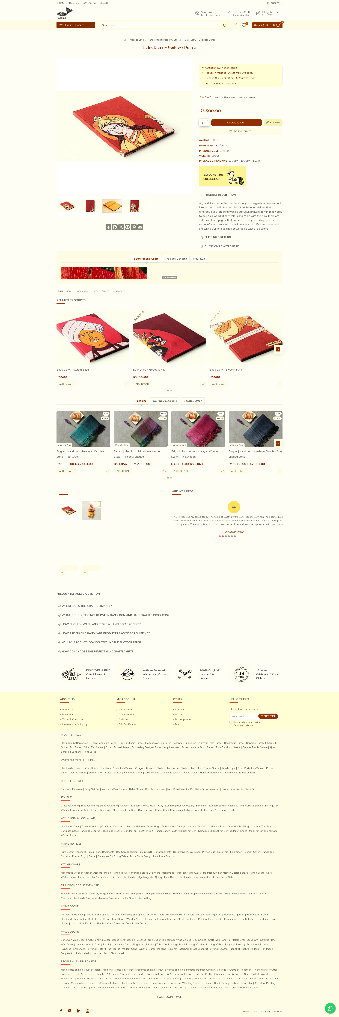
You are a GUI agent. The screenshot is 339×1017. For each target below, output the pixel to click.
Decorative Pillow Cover (186, 852)
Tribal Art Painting (166, 944)
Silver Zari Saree (93, 747)
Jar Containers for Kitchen (106, 877)
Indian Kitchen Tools (115, 872)
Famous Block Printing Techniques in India (228, 983)
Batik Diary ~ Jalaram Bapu (72, 369)
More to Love (137, 40)
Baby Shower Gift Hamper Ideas (147, 789)
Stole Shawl (95, 772)
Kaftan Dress (90, 768)
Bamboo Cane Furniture (110, 923)
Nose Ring (118, 810)
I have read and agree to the (246, 724)
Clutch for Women (111, 826)
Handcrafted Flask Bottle (75, 893)
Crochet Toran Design (149, 940)
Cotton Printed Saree (117, 747)
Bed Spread (122, 852)
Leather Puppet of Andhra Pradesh (239, 949)
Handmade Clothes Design (240, 772)
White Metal (149, 805)
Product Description (220, 195)
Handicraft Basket (183, 893)
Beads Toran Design (123, 940)
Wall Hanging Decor (98, 940)
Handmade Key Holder (73, 919)
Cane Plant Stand (114, 919)
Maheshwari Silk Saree (158, 743)
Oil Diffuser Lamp (186, 919)
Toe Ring (131, 810)
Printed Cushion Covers (215, 852)
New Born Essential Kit (180, 789)
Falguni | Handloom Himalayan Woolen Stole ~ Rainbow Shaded (137, 454)
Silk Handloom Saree (131, 743)
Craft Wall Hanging (219, 940)
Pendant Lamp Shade (210, 919)
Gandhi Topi (130, 831)
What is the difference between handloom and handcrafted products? (115, 615)
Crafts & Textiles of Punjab (88, 974)
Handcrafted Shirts (176, 768)
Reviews (199, 259)
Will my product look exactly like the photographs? (101, 642)
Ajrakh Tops (228, 768)
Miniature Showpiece (97, 914)
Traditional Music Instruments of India (208, 987)
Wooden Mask (101, 953)
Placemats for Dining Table (112, 856)
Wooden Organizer (234, 914)
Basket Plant (95, 919)
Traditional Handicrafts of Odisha (201, 978)
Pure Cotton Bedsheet (73, 852)
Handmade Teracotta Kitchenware (181, 872)
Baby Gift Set (92, 789)
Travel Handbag (90, 826)
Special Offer (193, 401)
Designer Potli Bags (239, 826)
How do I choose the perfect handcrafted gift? (97, 651)
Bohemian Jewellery (207, 805)
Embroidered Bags (172, 826)
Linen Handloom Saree (103, 743)
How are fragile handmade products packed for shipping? (106, 633)
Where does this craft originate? (87, 606)
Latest (141, 401)
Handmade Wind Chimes (177, 940)
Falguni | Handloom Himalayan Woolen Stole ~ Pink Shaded (195, 454)
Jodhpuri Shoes (238, 831)
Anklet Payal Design (251, 805)
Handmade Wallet (194, 826)
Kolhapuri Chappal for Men (213, 831)
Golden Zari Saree (71, 747)
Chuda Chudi (162, 810)
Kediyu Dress (190, 772)
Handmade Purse (216, 826)
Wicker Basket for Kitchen (75, 877)
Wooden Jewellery (130, 805)
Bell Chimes (199, 940)
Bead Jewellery (89, 805)
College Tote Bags (262, 826)
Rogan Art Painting (143, 944)
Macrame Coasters (108, 898)
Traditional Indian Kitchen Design (221, 872)
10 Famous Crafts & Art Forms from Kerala (247, 978)
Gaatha (223, 145)
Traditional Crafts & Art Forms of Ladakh (169, 974)
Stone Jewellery (109, 805)
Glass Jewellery (70, 805)
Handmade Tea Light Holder (240, 919)
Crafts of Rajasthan (240, 969)
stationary (119, 291)
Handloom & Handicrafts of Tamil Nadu (137, 978)
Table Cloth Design (140, 856)
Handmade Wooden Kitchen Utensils (81, 872)
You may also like (165, 401)
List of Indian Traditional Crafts (103, 969)
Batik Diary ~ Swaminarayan (226, 369)
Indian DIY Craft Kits (173, 987)
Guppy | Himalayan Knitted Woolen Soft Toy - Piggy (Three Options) (91, 538)
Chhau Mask (117, 953)
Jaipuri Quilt (145, 852)
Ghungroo (105, 810)
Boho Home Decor (136, 923)
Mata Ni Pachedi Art (109, 949)
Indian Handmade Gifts (245, 987)
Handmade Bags (70, 826)
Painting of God (214, 944)
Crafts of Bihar (170, 978)
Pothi (95, 291)
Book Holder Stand (257, 914)
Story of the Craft (146, 259)
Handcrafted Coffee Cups (121, 893)
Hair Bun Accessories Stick (219, 810)
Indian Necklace (229, 805)
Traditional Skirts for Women (116, 768)
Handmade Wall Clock (88, 944)
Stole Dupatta (113, 772)
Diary (68, 291)
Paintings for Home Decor (117, 944)
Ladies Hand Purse (134, 826)
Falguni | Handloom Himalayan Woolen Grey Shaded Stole (255, 454)
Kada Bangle (91, 810)
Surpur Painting (157, 949)
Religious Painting (235, 944)
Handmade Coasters (84, 898)
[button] (60, 349)
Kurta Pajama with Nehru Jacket (162, 772)
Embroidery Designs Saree (146, 747)
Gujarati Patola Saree (255, 747)
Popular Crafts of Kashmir (210, 974)
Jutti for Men (189, 831)
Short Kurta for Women (250, 768)
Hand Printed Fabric (211, 772)
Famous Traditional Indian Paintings (206, 969)
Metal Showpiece (121, 914)
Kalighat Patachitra (178, 949)
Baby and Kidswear (72, 789)
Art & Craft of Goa (238, 974)
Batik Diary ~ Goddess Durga (68, 527)
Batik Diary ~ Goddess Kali (149, 369)
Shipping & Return (217, 237)
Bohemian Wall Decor (73, 940)
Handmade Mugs (161, 893)
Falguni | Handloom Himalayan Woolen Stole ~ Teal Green (80, 454)
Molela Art (238, 940)
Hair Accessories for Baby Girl (238, 789)
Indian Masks (83, 953)
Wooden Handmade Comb (143, 987)
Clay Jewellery (166, 805)
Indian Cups (143, 893)
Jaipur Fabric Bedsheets (101, 852)
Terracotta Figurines (72, 914)
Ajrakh (105, 291)
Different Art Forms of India (139, 969)
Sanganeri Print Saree (84, 751)
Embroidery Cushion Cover (245, 852)
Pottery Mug (98, 893)
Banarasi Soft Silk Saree (260, 743)
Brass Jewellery (185, 805)
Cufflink (176, 831)
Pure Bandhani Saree (228, 747)
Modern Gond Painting (134, 949)
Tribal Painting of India (191, 944)
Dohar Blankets (162, 852)
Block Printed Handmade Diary (108, 987)
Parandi (198, 810)
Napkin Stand (128, 898)
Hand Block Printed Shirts (204, 768)
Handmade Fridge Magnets (138, 877)
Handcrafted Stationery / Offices (164, 40)
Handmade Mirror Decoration (182, 914)
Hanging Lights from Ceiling (159, 919)
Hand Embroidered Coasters (241, 893)
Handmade (82, 291)
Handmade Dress (70, 768)
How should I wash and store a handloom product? (101, 624)
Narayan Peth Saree (210, 743)
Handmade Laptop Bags (93, 831)
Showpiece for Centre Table (148, 914)
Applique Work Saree (176, 747)
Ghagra (139, 768)
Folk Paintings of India (170, 969)
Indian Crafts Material (76, 987)
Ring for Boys (145, 810)
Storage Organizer (211, 914)
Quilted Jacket (78, 772)
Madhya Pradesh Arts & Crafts (94, 978)
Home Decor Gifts (223, 877)
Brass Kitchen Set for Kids (256, 872)
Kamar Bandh (162, 831)
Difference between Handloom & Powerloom (123, 983)
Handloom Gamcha (164, 856)
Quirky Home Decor (166, 877)
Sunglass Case (69, 831)
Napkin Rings (145, 898)
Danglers (77, 810)
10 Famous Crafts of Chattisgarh (125, 974)
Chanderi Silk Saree (185, 743)
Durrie (92, 856)
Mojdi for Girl (256, 831)
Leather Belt (146, 831)
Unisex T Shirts (154, 768)
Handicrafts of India (72, 969)
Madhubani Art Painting (204, 949)
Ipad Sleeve (115, 831)
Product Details (176, 259)
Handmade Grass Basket (209, 893)
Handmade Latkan (181, 810)
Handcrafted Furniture (82, 923)
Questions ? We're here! (222, 246)
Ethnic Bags (153, 826)
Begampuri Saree (234, 743)
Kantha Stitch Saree (202, 747)
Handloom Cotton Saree (74, 743)
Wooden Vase (134, 919)
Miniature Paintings (265, 983)
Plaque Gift (252, 940)
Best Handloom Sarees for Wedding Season (176, 983)
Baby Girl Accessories (207, 789)
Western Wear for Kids (114, 789)
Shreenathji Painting (84, 949)
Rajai (134, 852)
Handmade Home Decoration (195, 877)
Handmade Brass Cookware (144, 872)
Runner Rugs (79, 856)
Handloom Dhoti (133, 772)
